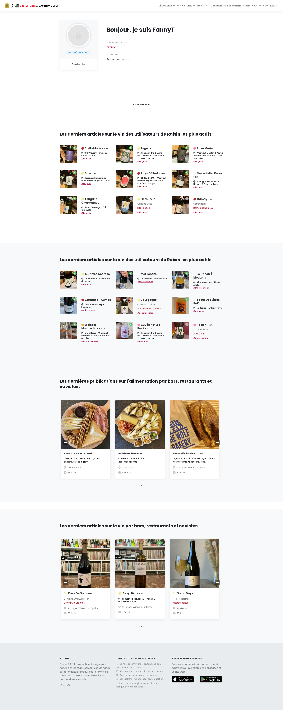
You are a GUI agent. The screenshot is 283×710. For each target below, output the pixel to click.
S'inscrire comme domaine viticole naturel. (142, 671)
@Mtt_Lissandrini (145, 281)
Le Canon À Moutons (202, 275)
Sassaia (90, 173)
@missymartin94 (201, 338)
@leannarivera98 (89, 341)
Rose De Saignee (80, 593)
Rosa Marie (205, 148)
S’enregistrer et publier (225, 5)
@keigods (86, 159)
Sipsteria (182, 608)
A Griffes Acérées (97, 274)
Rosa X (205, 325)
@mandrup (198, 311)
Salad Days (185, 593)
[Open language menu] (260, 6)
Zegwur (146, 148)
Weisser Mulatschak (93, 326)
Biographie (113, 54)
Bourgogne (149, 300)
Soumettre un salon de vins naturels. (139, 675)
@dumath (86, 284)
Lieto (148, 199)
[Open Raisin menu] (207, 6)
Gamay (204, 199)
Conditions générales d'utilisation (142, 683)
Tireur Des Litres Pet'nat (206, 301)
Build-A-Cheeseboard (132, 453)
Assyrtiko (133, 593)
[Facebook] (68, 685)
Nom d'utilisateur (117, 42)
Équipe (119, 683)
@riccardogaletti (145, 313)
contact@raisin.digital (131, 678)
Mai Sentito (149, 274)
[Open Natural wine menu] (194, 6)
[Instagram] (61, 685)
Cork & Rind (74, 467)
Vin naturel (184, 5)
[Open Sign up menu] (243, 6)
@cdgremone (88, 310)
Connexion (270, 5)
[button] (141, 485)
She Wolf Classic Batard (188, 453)
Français (252, 5)
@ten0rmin (142, 341)
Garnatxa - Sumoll (98, 300)
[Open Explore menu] (174, 6)
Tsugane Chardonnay (90, 200)
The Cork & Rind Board (78, 453)
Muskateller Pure (207, 175)
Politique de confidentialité (129, 686)
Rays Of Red (153, 173)
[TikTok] (65, 685)
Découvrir (165, 5)
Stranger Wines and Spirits (192, 467)
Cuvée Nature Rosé (148, 326)
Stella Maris (96, 148)
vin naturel (203, 664)
